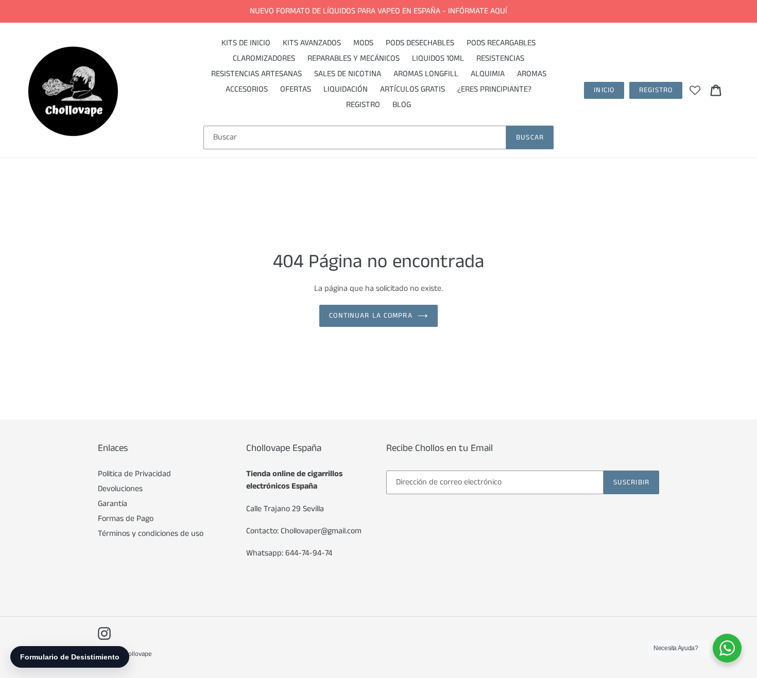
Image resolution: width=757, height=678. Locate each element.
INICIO (604, 90)
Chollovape (136, 654)
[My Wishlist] (695, 90)
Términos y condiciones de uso (150, 534)
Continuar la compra (370, 315)
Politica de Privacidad (134, 474)
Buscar (530, 137)
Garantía (112, 504)
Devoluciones (120, 489)
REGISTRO (656, 90)
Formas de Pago (125, 519)
